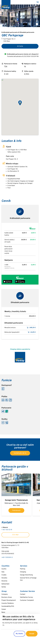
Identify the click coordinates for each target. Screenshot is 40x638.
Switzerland (5, 584)
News (3, 612)
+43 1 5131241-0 (7, 557)
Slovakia (4, 578)
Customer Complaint (27, 600)
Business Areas (6, 597)
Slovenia (4, 581)
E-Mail (16, 535)
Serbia (3, 587)
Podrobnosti (16, 510)
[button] (20, 103)
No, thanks (19, 634)
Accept (31, 634)
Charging (23, 572)
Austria (3, 569)
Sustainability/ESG (7, 606)
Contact (22, 594)
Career (3, 609)
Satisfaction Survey (26, 597)
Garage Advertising (26, 575)
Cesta (21, 46)
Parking (22, 569)
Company (4, 594)
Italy (2, 572)
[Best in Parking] (5, 4)
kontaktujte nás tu (20, 453)
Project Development (8, 600)
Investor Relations (7, 603)
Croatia (3, 575)
